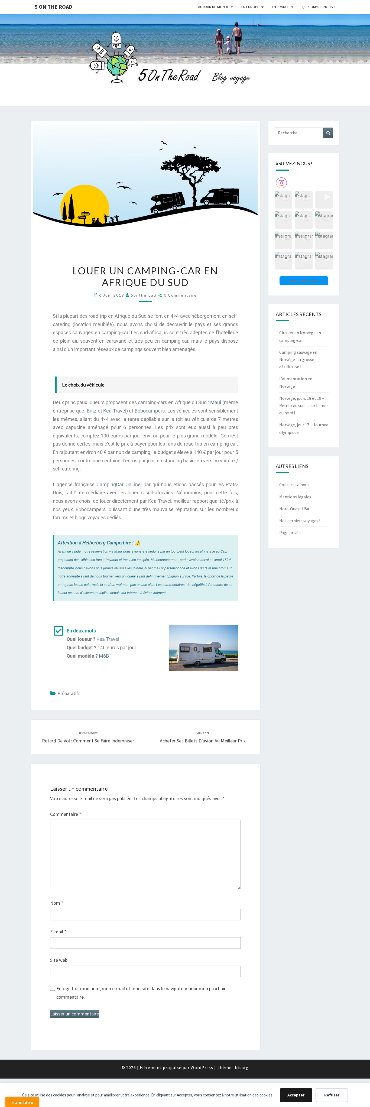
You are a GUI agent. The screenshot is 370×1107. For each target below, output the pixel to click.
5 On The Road (53, 6)
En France (280, 6)
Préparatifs (68, 693)
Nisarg (242, 1067)
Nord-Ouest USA (294, 508)
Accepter (295, 1095)
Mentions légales (295, 496)
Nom (56, 903)
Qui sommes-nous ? (318, 6)
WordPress (202, 1067)
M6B (104, 656)
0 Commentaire (180, 295)
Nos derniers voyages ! (299, 520)
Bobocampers (150, 411)
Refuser (331, 1095)
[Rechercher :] (304, 133)
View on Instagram (306, 280)
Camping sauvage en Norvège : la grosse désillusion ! (298, 359)
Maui (215, 402)
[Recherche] (328, 133)
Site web (58, 960)
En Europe (250, 6)
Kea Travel (114, 411)
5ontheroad (143, 295)
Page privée (290, 532)
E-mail (58, 932)
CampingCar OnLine (118, 484)
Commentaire (65, 814)
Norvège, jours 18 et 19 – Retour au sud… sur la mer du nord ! (303, 405)
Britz (91, 411)
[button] (284, 200)
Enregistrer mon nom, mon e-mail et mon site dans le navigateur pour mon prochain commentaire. (141, 992)
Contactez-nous (294, 484)
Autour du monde (213, 6)
